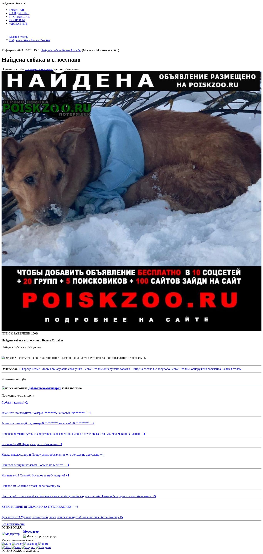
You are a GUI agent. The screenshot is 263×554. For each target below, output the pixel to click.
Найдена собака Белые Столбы (61, 50)
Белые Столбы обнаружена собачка (107, 369)
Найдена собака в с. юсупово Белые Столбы (161, 369)
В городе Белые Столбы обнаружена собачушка (50, 369)
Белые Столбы (231, 369)
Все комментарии (13, 524)
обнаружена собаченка (206, 369)
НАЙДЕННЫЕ (19, 13)
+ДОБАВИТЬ (18, 23)
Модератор (31, 531)
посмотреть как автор (39, 69)
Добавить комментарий (44, 388)
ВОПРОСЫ (17, 20)
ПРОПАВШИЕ (19, 16)
